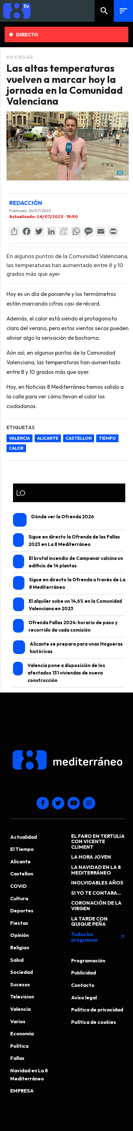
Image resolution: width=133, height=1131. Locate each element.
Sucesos (20, 984)
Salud (17, 960)
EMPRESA (22, 1091)
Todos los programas (98, 937)
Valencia (20, 1009)
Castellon (21, 873)
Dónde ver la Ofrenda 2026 (62, 517)
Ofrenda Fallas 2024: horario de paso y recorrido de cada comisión (73, 626)
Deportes (21, 910)
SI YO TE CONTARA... (96, 893)
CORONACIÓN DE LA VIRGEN (96, 905)
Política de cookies (93, 1022)
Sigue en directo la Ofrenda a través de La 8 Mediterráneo (77, 583)
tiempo (107, 438)
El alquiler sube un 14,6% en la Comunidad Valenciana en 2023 (75, 604)
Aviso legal (84, 997)
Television (22, 996)
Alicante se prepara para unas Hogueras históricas (76, 647)
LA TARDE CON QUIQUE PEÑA (89, 921)
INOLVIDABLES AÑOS (97, 882)
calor (16, 448)
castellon (79, 438)
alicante (47, 438)
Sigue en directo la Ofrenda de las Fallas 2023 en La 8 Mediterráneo (74, 540)
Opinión (19, 935)
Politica (19, 1046)
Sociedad (19, 57)
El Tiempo (22, 849)
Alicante (20, 861)
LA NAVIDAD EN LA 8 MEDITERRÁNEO (96, 870)
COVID (18, 886)
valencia (19, 438)
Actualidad (23, 837)
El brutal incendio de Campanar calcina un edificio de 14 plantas (76, 562)
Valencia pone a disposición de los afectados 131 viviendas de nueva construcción (66, 672)
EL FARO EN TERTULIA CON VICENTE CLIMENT (98, 841)
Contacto (82, 985)
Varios (17, 1021)
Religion (19, 947)
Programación (88, 960)
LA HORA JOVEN (91, 857)
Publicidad (83, 973)
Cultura (19, 898)
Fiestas (19, 923)
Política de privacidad (97, 1009)
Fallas (17, 1058)
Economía (22, 1033)
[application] (67, 145)
